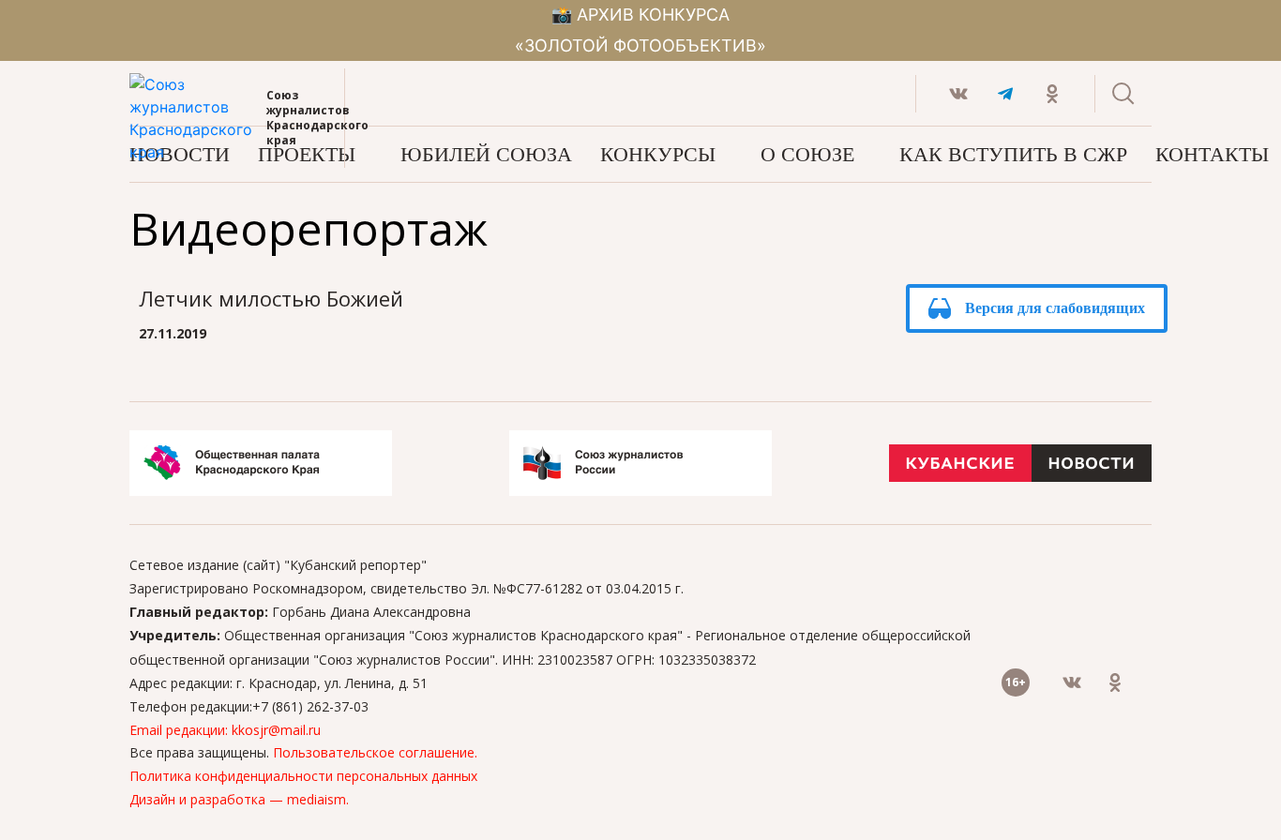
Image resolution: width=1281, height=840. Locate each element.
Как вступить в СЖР (1013, 154)
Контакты (1212, 154)
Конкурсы (658, 154)
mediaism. (318, 799)
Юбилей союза (486, 154)
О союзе (807, 154)
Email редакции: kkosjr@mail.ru (225, 730)
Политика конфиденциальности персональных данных (303, 776)
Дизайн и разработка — (208, 799)
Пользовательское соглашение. (375, 752)
